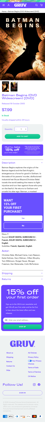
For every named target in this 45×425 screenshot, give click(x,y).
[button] (3, 5)
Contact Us (10, 366)
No (23, 225)
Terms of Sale (33, 367)
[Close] (41, 195)
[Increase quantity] (26, 129)
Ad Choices (32, 353)
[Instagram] (34, 384)
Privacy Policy (33, 357)
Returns (9, 361)
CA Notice (32, 376)
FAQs (8, 370)
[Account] (8, 5)
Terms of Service (34, 372)
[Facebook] (39, 384)
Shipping (9, 357)
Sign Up (22, 327)
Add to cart (22, 136)
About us (9, 353)
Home (4, 11)
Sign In (22, 393)
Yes (23, 218)
